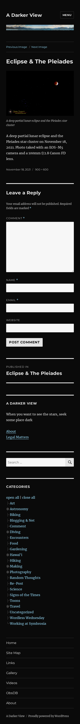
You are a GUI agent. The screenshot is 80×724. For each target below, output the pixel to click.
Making (16, 566)
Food (14, 543)
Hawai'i (16, 555)
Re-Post (16, 583)
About (11, 431)
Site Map (13, 653)
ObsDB (12, 693)
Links (10, 663)
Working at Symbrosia (28, 623)
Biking (15, 515)
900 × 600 (41, 169)
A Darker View (24, 15)
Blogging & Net (22, 520)
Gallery (11, 673)
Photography (20, 572)
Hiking (15, 560)
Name (12, 280)
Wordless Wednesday (27, 618)
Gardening (18, 549)
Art (12, 503)
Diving (15, 532)
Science (16, 589)
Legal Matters (17, 437)
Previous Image (16, 46)
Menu (67, 15)
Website (13, 320)
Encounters (19, 538)
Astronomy (19, 509)
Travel (15, 606)
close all (28, 497)
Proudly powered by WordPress (48, 716)
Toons (15, 601)
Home (11, 643)
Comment (15, 218)
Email (12, 300)
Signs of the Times (25, 595)
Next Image (39, 46)
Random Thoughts (25, 578)
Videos (11, 683)
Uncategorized (22, 612)
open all (12, 497)
